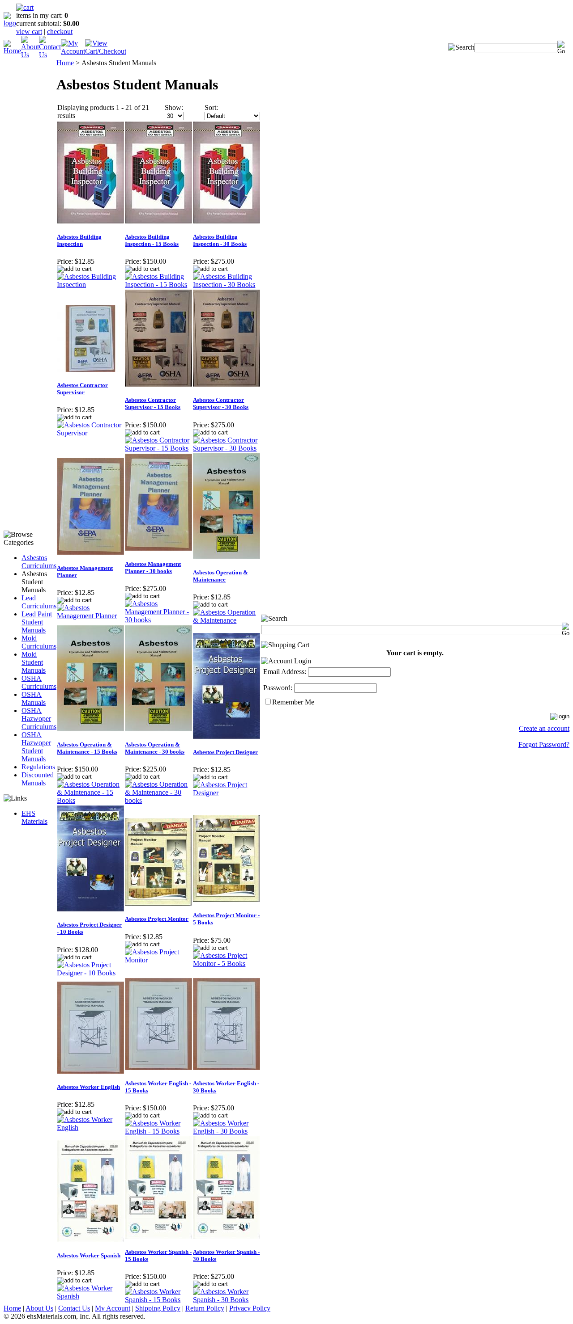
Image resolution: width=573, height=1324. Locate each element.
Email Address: (284, 671)
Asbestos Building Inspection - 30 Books (220, 240)
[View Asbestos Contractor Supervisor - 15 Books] (158, 448)
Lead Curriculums (38, 602)
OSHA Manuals (33, 698)
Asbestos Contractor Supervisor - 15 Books (152, 403)
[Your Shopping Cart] (25, 7)
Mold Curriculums (38, 642)
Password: (277, 688)
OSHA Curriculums (38, 682)
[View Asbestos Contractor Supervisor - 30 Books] (226, 448)
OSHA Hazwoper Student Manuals (36, 747)
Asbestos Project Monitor (156, 918)
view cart (29, 31)
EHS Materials (34, 817)
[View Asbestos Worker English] (90, 1127)
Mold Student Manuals (33, 662)
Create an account (544, 728)
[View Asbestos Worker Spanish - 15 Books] (158, 1299)
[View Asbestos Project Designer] (226, 793)
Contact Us (74, 1308)
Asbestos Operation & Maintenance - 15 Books (87, 748)
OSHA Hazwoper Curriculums (38, 718)
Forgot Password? (543, 744)
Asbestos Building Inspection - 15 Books (152, 240)
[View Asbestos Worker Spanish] (90, 1296)
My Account (112, 1308)
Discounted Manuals (37, 779)
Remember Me (293, 702)
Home (65, 63)
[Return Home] (10, 23)
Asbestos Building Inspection (79, 240)
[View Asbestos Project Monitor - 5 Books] (226, 963)
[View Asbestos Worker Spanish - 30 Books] (226, 1299)
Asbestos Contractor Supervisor (82, 389)
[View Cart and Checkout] (105, 51)
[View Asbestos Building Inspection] (90, 284)
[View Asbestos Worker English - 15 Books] (158, 1131)
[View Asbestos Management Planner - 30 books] (158, 620)
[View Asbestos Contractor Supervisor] (90, 433)
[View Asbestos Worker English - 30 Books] (226, 1131)
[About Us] (30, 55)
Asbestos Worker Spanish (88, 1255)
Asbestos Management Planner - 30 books (153, 567)
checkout (60, 31)
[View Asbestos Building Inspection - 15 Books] (158, 284)
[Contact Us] (50, 55)
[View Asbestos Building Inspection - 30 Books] (226, 284)
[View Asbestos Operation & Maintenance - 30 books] (158, 800)
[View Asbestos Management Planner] (90, 616)
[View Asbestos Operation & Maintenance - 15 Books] (90, 800)
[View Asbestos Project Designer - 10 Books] (90, 973)
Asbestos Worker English (88, 1087)
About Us (39, 1308)
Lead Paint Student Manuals (36, 622)
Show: (174, 107)
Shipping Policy (157, 1308)
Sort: (211, 107)
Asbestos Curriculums (38, 561)
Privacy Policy (249, 1308)
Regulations (38, 767)
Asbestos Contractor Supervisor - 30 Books (220, 403)
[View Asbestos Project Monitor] (158, 960)
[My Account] (73, 51)
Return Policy (204, 1308)
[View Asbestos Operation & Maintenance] (226, 620)
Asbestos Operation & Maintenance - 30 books (154, 748)
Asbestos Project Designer (225, 752)
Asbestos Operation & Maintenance (220, 576)
